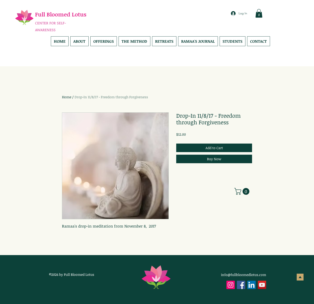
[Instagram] (230, 285)
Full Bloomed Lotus (60, 14)
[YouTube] (262, 285)
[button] (259, 13)
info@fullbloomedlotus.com (243, 274)
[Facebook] (241, 285)
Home (66, 97)
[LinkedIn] (251, 285)
